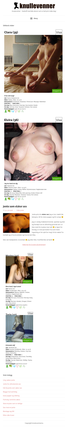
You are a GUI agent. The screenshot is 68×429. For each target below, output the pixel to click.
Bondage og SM (8, 411)
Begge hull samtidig (10, 392)
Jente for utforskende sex (12, 384)
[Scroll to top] (65, 426)
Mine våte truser (8, 415)
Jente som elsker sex (15, 206)
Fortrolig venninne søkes (11, 400)
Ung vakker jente (9, 380)
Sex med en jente (9, 407)
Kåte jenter (20, 210)
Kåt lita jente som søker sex (12, 388)
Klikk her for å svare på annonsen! (34, 244)
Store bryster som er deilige (12, 403)
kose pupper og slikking (11, 396)
